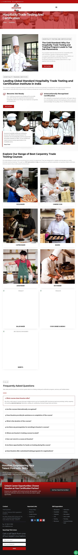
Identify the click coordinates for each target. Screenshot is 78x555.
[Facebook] (32, 520)
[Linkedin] (38, 520)
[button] (56, 7)
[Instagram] (35, 520)
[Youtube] (41, 520)
